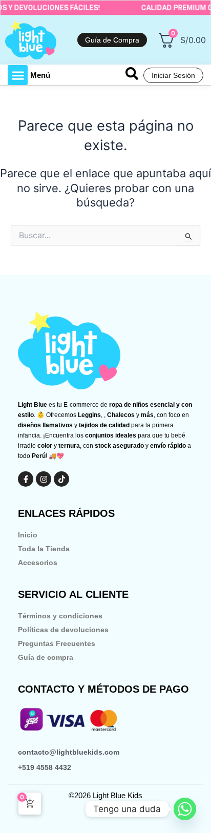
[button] (18, 75)
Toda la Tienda (44, 549)
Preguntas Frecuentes (56, 643)
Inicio (27, 535)
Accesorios (37, 562)
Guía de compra (45, 657)
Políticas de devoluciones (63, 630)
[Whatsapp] (185, 809)
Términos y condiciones (60, 616)
